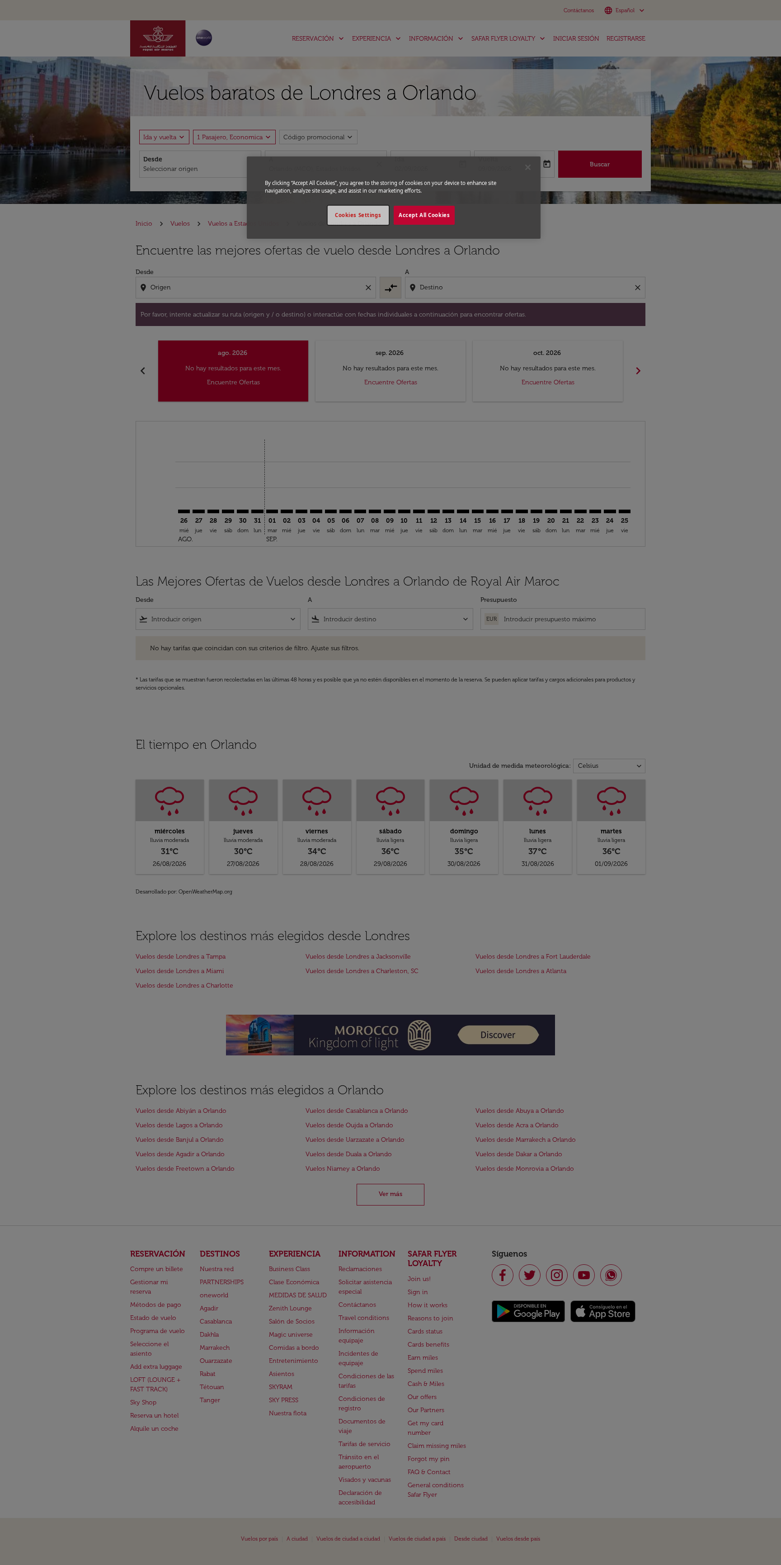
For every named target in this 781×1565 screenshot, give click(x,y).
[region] (394, 197)
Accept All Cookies (424, 215)
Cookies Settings (358, 215)
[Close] (528, 167)
